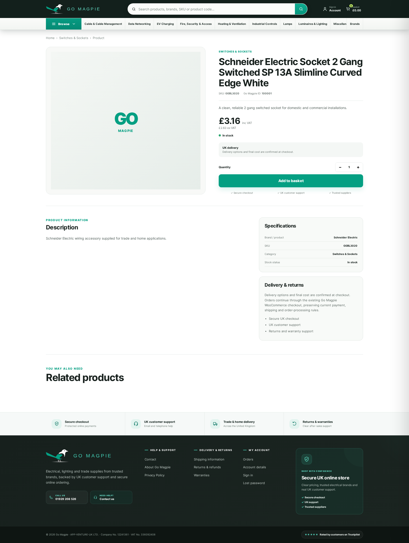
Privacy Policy (154, 475)
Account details (254, 467)
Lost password (254, 483)
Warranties (201, 475)
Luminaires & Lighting (312, 24)
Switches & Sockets (73, 38)
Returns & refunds (207, 467)
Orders (248, 459)
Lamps (287, 24)
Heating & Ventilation (232, 24)
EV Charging (165, 24)
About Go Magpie (158, 467)
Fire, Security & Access (196, 24)
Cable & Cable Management (103, 24)
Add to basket (291, 180)
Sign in (248, 475)
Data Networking (139, 24)
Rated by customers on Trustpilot (332, 534)
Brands (355, 24)
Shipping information (209, 459)
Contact (150, 459)
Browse (63, 24)
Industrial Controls (264, 24)
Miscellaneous (343, 24)
